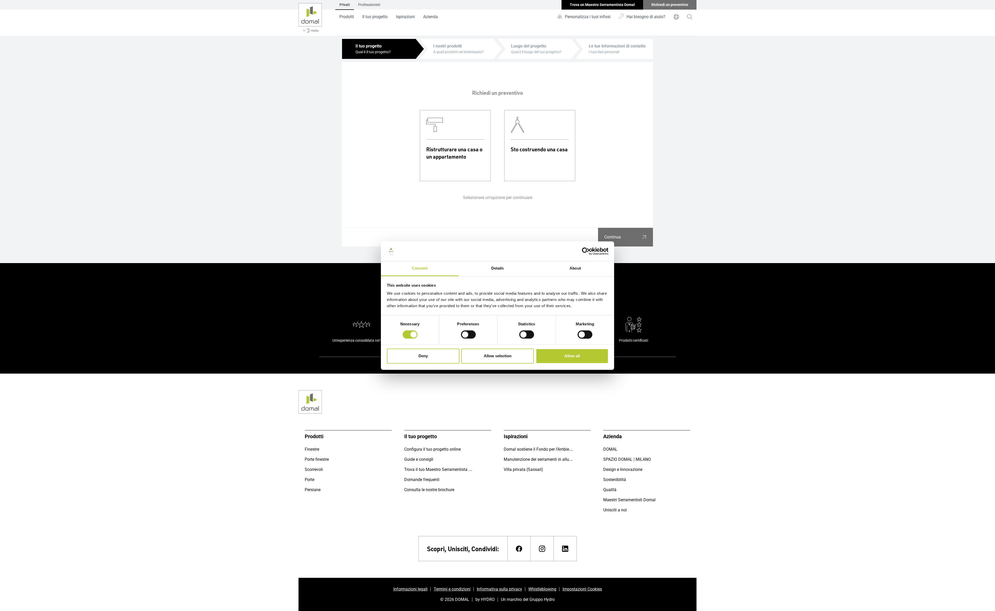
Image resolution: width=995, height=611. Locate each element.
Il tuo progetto (375, 16)
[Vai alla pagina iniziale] (310, 18)
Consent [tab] (420, 268)
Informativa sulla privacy (499, 589)
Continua (612, 237)
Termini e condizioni (452, 589)
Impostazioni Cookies (582, 589)
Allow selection (497, 356)
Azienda (430, 16)
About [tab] (575, 268)
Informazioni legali (410, 589)
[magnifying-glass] (689, 17)
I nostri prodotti (447, 46)
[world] (676, 17)
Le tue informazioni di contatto (617, 46)
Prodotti (346, 16)
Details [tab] (497, 268)
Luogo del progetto (528, 46)
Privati (344, 5)
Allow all (572, 356)
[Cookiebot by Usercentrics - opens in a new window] (585, 251)
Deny (423, 356)
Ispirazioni (405, 16)
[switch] (468, 334)
